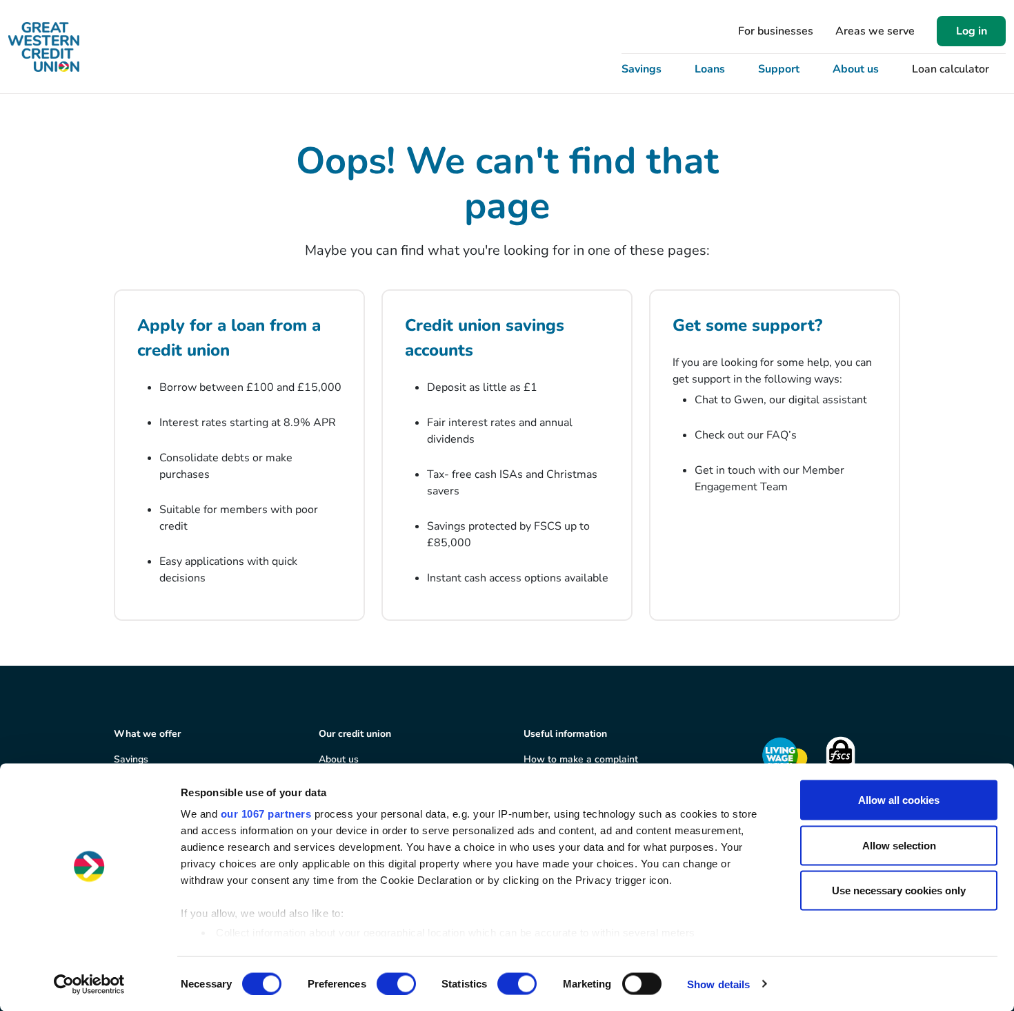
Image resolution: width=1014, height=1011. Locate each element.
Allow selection (899, 845)
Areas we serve (875, 31)
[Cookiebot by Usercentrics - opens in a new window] (89, 984)
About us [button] (856, 69)
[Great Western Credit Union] (43, 47)
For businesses (775, 31)
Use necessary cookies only (899, 890)
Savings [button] (642, 69)
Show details (718, 984)
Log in (971, 31)
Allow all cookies (899, 800)
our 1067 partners (266, 814)
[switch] (396, 983)
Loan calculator (950, 69)
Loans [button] (710, 69)
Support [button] (778, 69)
